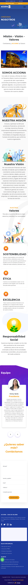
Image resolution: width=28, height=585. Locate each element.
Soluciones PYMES (6, 548)
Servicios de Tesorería (7, 553)
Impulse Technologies (18, 580)
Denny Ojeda (14, 394)
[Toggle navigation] (24, 6)
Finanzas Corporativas (7, 551)
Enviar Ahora (14, 497)
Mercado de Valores (6, 546)
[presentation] (10, 434)
